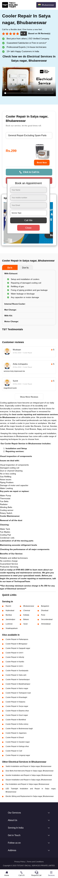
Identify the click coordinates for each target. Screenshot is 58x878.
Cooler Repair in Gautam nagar (18, 742)
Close (28, 228)
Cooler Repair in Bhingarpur (16, 644)
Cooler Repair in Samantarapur (18, 679)
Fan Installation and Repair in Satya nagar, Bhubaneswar (27, 784)
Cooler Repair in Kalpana (15, 702)
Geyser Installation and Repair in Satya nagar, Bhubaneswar (29, 780)
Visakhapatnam (12, 628)
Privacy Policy (19, 862)
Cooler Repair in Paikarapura (17, 639)
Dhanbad (44, 610)
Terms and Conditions (35, 862)
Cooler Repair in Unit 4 (14, 653)
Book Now (42, 162)
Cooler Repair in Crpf (14, 751)
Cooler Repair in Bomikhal (16, 720)
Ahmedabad (46, 624)
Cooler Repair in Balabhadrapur (18, 684)
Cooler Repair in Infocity (15, 657)
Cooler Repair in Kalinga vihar (17, 746)
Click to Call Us (31, 172)
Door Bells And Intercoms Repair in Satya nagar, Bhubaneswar (29, 771)
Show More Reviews (29, 397)
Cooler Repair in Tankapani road (18, 693)
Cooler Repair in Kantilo (15, 662)
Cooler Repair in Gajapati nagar (18, 648)
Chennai (26, 610)
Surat (25, 624)
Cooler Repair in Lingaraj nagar (18, 755)
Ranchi (8, 606)
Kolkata (26, 615)
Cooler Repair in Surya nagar (17, 706)
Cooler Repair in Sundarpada (17, 671)
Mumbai (9, 615)
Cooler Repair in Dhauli (15, 737)
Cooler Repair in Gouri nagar (17, 715)
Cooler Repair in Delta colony (17, 724)
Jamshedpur (10, 619)
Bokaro (26, 619)
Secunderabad (47, 619)
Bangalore (45, 606)
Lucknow (9, 624)
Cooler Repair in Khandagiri (16, 697)
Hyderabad (10, 610)
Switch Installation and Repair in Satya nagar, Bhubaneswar (28, 766)
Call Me (28, 220)
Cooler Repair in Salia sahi (16, 675)
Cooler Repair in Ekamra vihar (17, 711)
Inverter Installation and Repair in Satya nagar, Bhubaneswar (29, 775)
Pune (43, 615)
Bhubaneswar (28, 606)
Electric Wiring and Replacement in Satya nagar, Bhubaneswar (30, 796)
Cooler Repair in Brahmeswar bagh (19, 729)
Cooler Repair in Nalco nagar (17, 688)
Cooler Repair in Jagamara (16, 733)
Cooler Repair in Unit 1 (14, 666)
